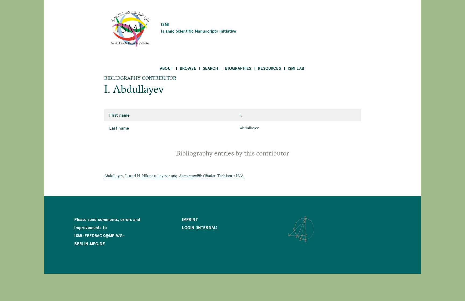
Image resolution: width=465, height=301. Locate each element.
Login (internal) (199, 227)
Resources (269, 68)
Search (211, 68)
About (166, 68)
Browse (188, 68)
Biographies (238, 68)
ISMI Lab (296, 68)
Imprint (190, 219)
